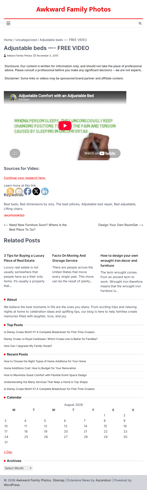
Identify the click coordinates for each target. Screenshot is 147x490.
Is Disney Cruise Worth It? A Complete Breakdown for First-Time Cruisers (49, 332)
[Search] (140, 23)
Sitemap (59, 480)
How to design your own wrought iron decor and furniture (119, 260)
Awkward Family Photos (73, 9)
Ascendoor (103, 480)
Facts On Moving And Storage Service (69, 257)
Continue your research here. (25, 178)
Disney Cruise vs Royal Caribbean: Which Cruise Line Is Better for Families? (50, 339)
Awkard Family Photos (19, 55)
